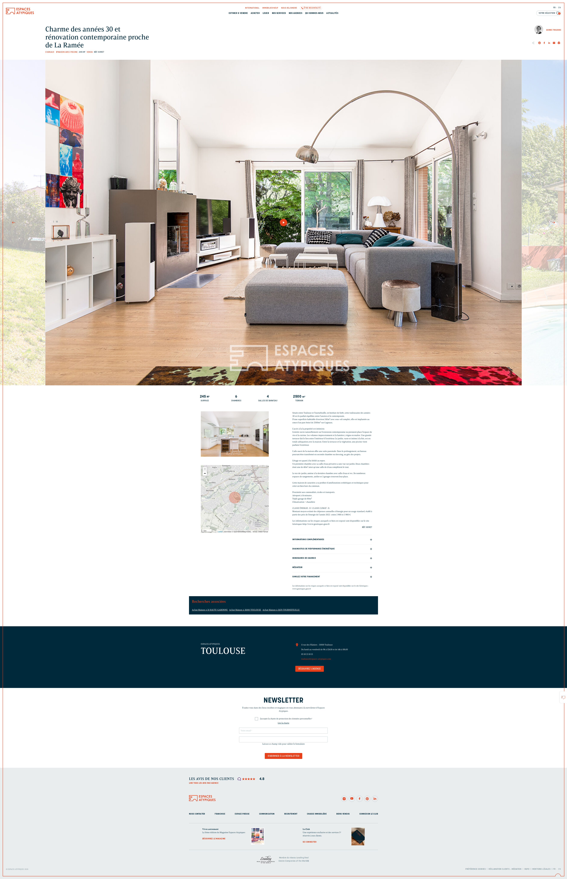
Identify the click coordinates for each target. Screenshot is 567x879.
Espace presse (242, 814)
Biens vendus (343, 814)
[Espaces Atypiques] (20, 13)
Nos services (279, 13)
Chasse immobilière (317, 814)
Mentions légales (541, 869)
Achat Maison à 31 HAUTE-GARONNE (210, 610)
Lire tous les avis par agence (203, 783)
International (252, 8)
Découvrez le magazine (213, 839)
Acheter (255, 13)
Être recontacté (312, 8)
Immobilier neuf (270, 8)
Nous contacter (197, 814)
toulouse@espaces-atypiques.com (316, 659)
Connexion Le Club (368, 814)
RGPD (526, 869)
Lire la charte (283, 723)
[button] (235, 497)
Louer (266, 13)
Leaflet (220, 531)
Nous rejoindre (289, 8)
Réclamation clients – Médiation (505, 869)
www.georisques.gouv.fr (301, 589)
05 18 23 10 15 (307, 654)
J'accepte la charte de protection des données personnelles (286, 718)
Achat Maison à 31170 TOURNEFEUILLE (281, 610)
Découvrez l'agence (309, 669)
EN (559, 8)
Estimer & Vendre (238, 13)
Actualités (332, 13)
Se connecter (309, 842)
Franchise (220, 814)
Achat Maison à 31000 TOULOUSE (245, 610)
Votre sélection (549, 13)
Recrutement (290, 814)
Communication (266, 814)
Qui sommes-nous (314, 13)
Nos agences (295, 13)
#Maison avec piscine (67, 52)
